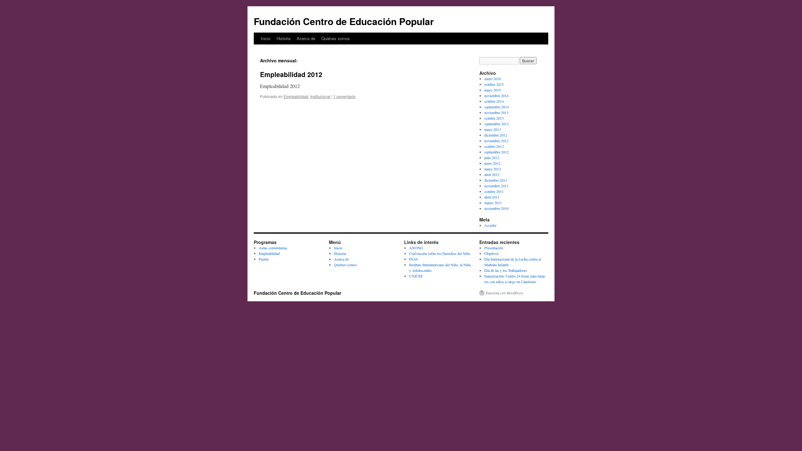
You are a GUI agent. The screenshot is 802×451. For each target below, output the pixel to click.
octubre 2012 (494, 146)
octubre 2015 (494, 84)
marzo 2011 (493, 202)
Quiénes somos (335, 38)
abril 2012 (491, 174)
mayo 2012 (492, 168)
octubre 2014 (494, 101)
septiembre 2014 (496, 106)
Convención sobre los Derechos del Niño (439, 253)
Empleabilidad (296, 96)
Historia (283, 38)
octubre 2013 (494, 118)
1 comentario (344, 96)
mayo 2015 (492, 89)
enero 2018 (492, 78)
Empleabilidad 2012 (291, 74)
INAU (414, 259)
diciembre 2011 (495, 180)
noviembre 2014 (496, 95)
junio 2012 (492, 163)
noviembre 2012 (496, 140)
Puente (264, 259)
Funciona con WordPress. (505, 292)
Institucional (320, 96)
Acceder (490, 225)
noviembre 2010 (496, 208)
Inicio (265, 38)
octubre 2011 (494, 191)
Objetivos (491, 253)
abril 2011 (491, 197)
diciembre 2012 (495, 134)
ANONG (416, 247)
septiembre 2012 (496, 151)
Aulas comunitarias (273, 247)
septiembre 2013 (496, 123)
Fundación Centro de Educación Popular (344, 21)
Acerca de (306, 38)
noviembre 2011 (496, 185)
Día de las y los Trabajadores (505, 270)
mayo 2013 (492, 129)
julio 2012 (491, 157)
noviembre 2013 (496, 112)
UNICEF (416, 275)
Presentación (493, 247)
